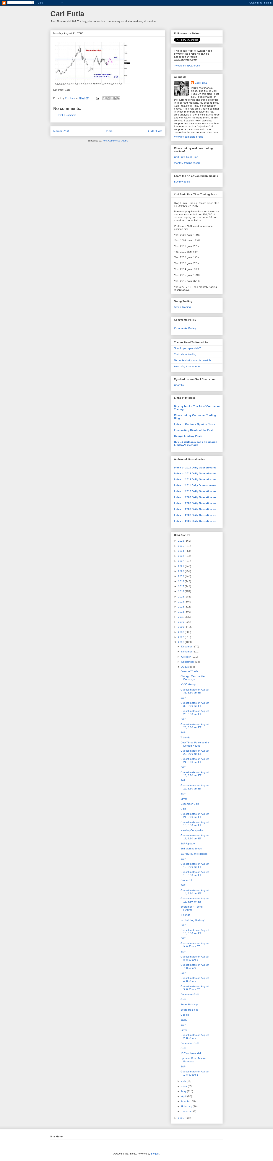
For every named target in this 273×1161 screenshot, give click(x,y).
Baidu (184, 1019)
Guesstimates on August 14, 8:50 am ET (195, 892)
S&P (183, 697)
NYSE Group (188, 684)
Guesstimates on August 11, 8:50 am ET (195, 900)
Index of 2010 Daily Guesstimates (195, 491)
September (188, 661)
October (186, 656)
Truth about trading (185, 354)
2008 (181, 632)
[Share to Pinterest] (118, 98)
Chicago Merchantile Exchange (193, 678)
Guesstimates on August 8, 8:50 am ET (195, 958)
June (184, 1086)
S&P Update (188, 843)
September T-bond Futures (192, 908)
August (185, 666)
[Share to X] (111, 98)
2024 (181, 550)
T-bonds (185, 737)
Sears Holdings (189, 1004)
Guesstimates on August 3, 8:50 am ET (195, 988)
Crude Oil (186, 880)
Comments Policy (185, 328)
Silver (184, 798)
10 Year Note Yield (191, 1053)
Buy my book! (182, 181)
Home (109, 131)
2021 (181, 566)
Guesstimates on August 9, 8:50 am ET (195, 945)
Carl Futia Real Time (186, 156)
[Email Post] (97, 98)
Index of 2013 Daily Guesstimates (195, 473)
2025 (181, 545)
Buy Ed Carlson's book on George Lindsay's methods (195, 443)
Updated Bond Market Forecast (193, 1060)
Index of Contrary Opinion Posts (194, 424)
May (184, 1091)
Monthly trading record (187, 162)
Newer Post (61, 131)
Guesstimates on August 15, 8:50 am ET (195, 873)
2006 (181, 642)
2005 (181, 1117)
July (184, 1080)
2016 (181, 591)
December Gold (190, 803)
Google (185, 1014)
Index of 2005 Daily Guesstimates (195, 521)
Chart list (179, 384)
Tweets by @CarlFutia (187, 65)
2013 (181, 606)
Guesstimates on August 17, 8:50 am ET (195, 837)
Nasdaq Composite (192, 830)
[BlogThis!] (108, 98)
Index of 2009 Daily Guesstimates (195, 497)
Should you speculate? (187, 348)
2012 (181, 611)
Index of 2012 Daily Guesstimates (195, 479)
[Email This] (104, 98)
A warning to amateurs (187, 366)
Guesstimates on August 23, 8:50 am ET (195, 774)
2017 (181, 586)
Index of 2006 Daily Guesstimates (195, 515)
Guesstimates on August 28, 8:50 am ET (195, 726)
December (187, 646)
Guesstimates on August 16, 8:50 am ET (195, 865)
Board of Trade (189, 671)
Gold (183, 808)
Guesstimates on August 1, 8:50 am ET (195, 1073)
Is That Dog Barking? (193, 920)
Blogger (155, 1153)
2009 (181, 626)
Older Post (155, 131)
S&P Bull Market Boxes (194, 853)
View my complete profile (188, 136)
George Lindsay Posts (188, 435)
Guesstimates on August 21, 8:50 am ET (195, 815)
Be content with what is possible (192, 360)
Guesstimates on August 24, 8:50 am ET (195, 760)
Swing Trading (182, 306)
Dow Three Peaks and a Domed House (195, 744)
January (186, 1111)
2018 (181, 581)
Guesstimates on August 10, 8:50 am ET (195, 932)
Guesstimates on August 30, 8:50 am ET (195, 704)
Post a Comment (67, 115)
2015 (181, 596)
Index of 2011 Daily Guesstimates (195, 485)
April (184, 1096)
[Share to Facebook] (115, 98)
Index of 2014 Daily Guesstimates (195, 467)
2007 (181, 637)
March (185, 1101)
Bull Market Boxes (191, 848)
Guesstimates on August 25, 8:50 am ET (195, 752)
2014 (181, 601)
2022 (181, 560)
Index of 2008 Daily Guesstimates (195, 503)
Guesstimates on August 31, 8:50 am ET (195, 691)
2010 (181, 621)
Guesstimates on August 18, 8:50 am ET (195, 824)
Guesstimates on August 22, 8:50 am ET (195, 787)
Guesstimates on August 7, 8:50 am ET (195, 966)
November (187, 651)
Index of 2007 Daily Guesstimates (195, 509)
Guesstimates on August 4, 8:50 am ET (195, 979)
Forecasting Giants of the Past (193, 430)
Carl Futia (67, 14)
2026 (181, 540)
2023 (181, 555)
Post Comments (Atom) (115, 140)
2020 (181, 571)
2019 (181, 576)
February (187, 1106)
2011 (181, 616)
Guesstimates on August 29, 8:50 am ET (195, 712)
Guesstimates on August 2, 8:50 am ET (195, 1036)
